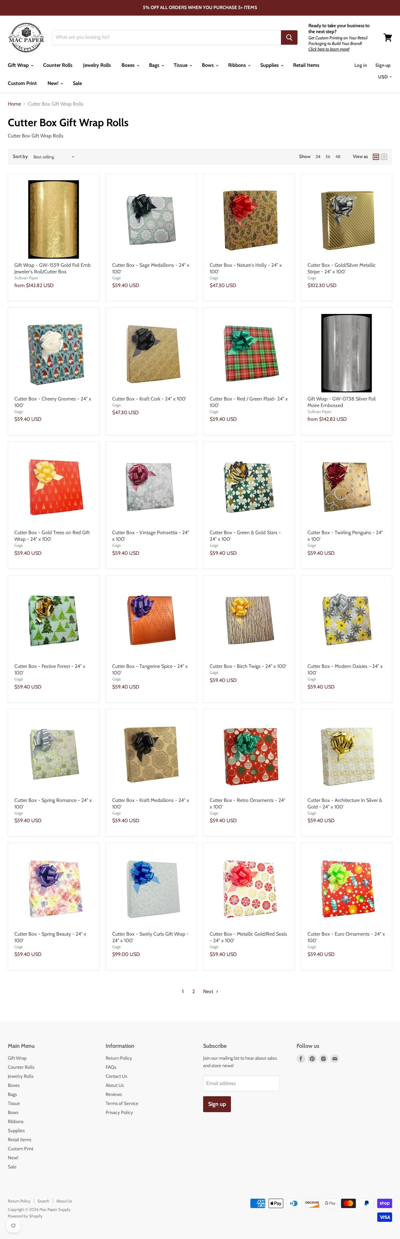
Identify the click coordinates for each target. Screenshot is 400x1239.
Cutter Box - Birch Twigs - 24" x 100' (248, 666)
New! (54, 83)
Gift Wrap (19, 65)
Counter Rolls (57, 65)
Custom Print (22, 83)
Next (208, 991)
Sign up (383, 65)
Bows (208, 65)
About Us (115, 1085)
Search (43, 1200)
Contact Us (116, 1076)
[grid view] (376, 157)
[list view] (384, 157)
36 (327, 156)
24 (318, 156)
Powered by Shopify (25, 1215)
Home (14, 104)
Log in (360, 65)
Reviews (114, 1094)
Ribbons (237, 65)
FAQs (111, 1067)
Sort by (20, 156)
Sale (77, 83)
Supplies (270, 65)
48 (337, 156)
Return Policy (119, 1058)
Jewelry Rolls (97, 65)
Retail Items (306, 65)
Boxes (129, 65)
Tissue (181, 65)
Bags (155, 65)
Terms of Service (122, 1103)
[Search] (289, 37)
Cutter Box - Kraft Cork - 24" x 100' (149, 399)
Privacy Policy (119, 1112)
